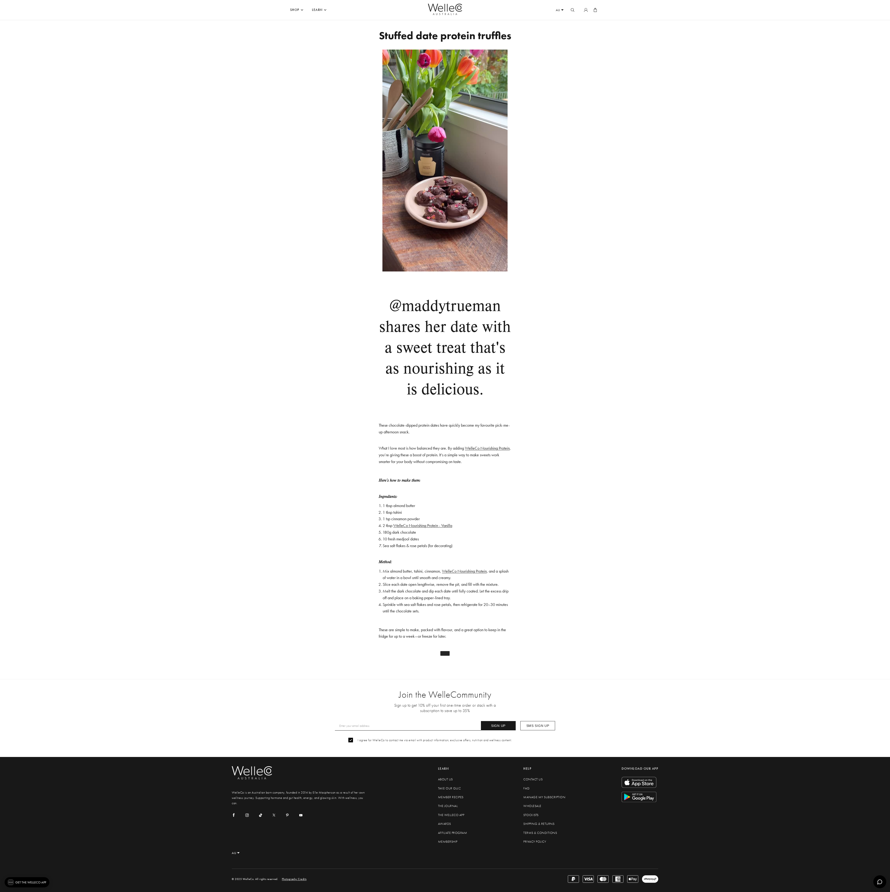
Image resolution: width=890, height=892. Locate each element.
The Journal (448, 806)
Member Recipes (451, 797)
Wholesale (532, 806)
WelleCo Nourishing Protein (487, 448)
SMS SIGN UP (537, 726)
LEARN (317, 10)
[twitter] (274, 815)
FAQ (526, 788)
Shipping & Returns (538, 824)
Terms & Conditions (540, 833)
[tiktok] (260, 815)
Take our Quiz (449, 788)
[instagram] (247, 815)
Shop (294, 10)
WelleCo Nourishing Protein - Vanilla (422, 525)
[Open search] (572, 10)
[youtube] (301, 815)
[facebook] (233, 815)
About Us (445, 779)
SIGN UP (498, 726)
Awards (444, 824)
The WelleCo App (451, 815)
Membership (448, 842)
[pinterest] (287, 815)
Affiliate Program (452, 833)
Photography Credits (294, 879)
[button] (27, 882)
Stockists (531, 815)
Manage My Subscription (544, 797)
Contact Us (533, 779)
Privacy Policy (534, 842)
